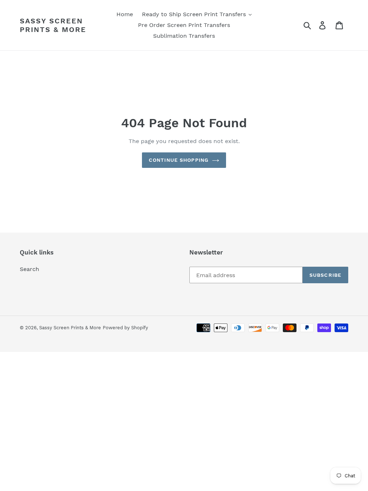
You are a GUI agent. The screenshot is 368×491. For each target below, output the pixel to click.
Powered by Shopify (125, 327)
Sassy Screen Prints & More (53, 25)
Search (29, 269)
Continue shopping (178, 160)
